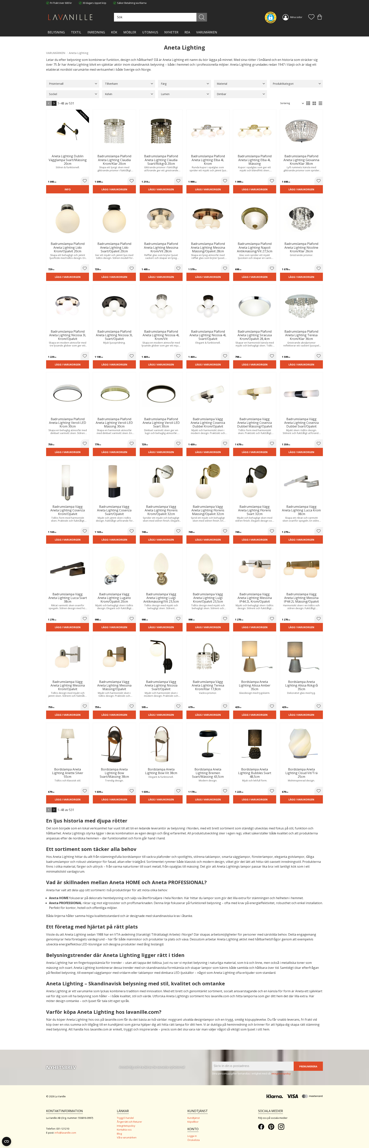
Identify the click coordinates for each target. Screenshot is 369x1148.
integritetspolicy (281, 1073)
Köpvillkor (193, 1121)
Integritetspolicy (126, 1125)
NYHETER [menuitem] (171, 32)
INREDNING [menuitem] (96, 32)
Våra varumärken (126, 1137)
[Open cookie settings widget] (6, 1141)
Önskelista (193, 1140)
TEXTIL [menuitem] (76, 32)
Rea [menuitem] (187, 32)
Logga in (192, 1136)
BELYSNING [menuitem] (56, 32)
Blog (119, 1133)
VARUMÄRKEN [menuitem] (206, 32)
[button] (311, 17)
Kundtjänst (193, 1118)
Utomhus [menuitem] (150, 32)
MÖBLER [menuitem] (129, 32)
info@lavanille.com (65, 1132)
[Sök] (201, 17)
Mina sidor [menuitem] (296, 17)
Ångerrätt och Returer (129, 1121)
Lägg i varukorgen (114, 189)
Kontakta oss (124, 1129)
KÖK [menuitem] (114, 32)
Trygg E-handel (125, 1118)
